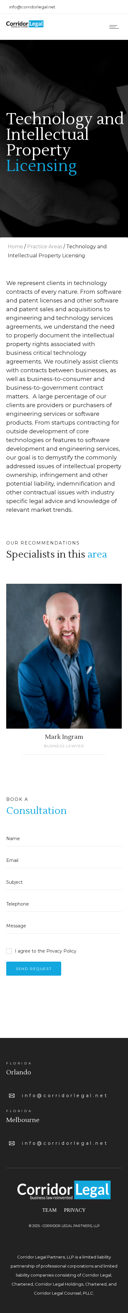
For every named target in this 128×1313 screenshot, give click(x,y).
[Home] (24, 26)
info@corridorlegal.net (65, 1095)
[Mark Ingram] (64, 656)
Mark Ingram (64, 737)
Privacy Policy (61, 951)
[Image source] (64, 1190)
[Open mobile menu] (115, 27)
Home (15, 247)
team (49, 1210)
